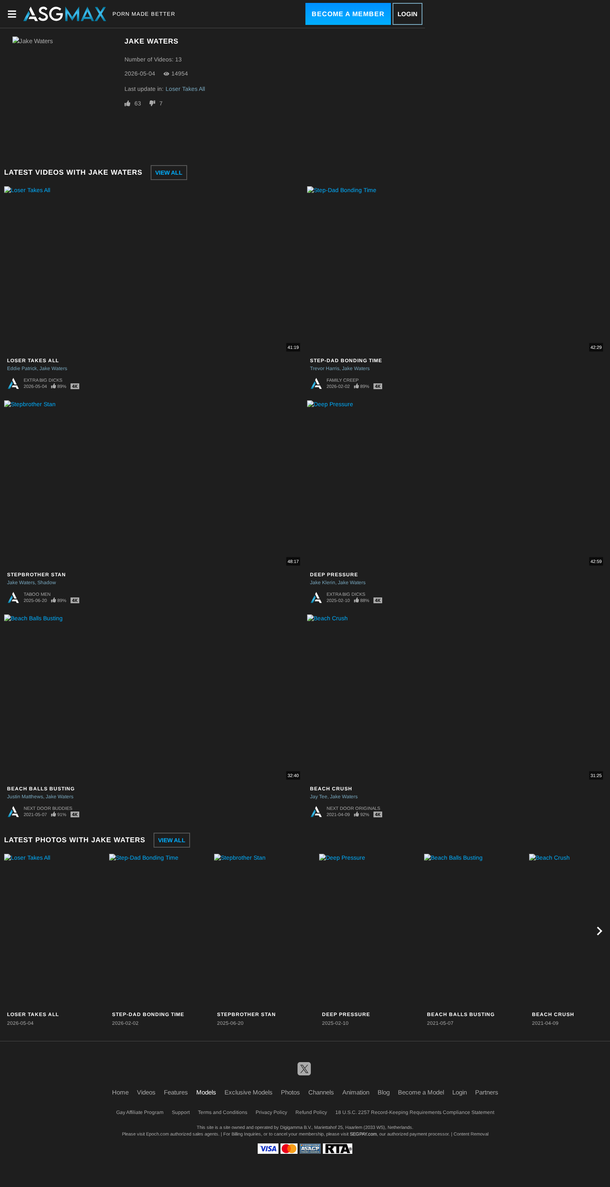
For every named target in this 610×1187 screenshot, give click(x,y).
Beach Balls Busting (41, 789)
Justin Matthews (25, 796)
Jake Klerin (322, 582)
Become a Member (348, 13)
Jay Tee (318, 796)
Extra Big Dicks (43, 380)
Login (407, 13)
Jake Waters (53, 368)
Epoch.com (157, 1133)
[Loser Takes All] (55, 931)
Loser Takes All (185, 88)
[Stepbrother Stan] (265, 931)
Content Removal (471, 1133)
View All (169, 172)
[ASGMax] (64, 14)
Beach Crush (331, 789)
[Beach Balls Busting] (475, 931)
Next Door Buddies (48, 808)
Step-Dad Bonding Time (346, 360)
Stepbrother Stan (36, 575)
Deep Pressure (334, 575)
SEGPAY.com (363, 1133)
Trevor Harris (324, 368)
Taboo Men (37, 594)
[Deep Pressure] (370, 931)
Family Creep (343, 380)
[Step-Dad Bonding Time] (160, 931)
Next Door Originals (353, 808)
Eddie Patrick (22, 368)
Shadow (46, 582)
